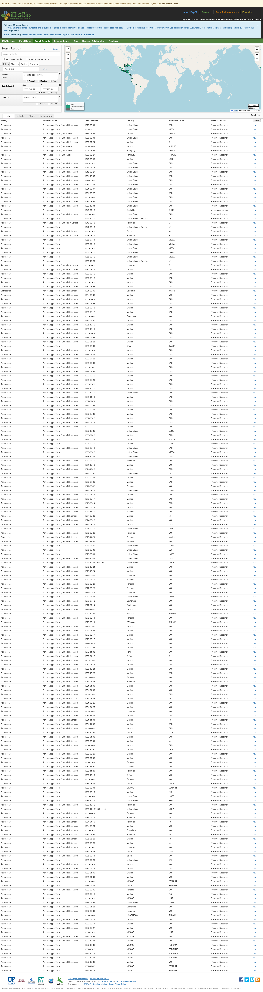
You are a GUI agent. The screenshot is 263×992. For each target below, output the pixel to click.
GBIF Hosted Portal (169, 3)
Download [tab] (34, 64)
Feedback (113, 41)
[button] (60, 73)
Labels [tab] (20, 115)
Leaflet (235, 110)
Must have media (13, 59)
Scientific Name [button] (50, 120)
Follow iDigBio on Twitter (99, 978)
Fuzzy (54, 81)
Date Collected (8, 86)
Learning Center (61, 41)
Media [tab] (32, 115)
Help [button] (45, 49)
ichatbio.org (15, 34)
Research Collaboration (93, 41)
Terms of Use (106, 981)
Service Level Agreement (126, 981)
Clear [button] (45, 68)
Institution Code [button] (176, 120)
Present (32, 81)
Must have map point (39, 59)
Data (76, 41)
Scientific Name (5, 75)
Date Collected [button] (91, 120)
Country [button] (130, 120)
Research (207, 12)
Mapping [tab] (15, 64)
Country (5, 97)
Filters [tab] (6, 64)
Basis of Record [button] (218, 120)
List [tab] (9, 115)
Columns (257, 121)
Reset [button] (55, 49)
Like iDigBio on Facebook (78, 978)
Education (247, 12)
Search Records (42, 41)
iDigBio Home (8, 41)
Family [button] (4, 120)
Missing (43, 81)
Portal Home (25, 41)
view (254, 125)
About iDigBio (190, 12)
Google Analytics (100, 984)
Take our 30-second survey (17, 25)
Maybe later (13, 30)
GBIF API (87, 984)
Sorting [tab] (24, 64)
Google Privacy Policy (117, 984)
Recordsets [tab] (45, 115)
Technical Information (227, 12)
